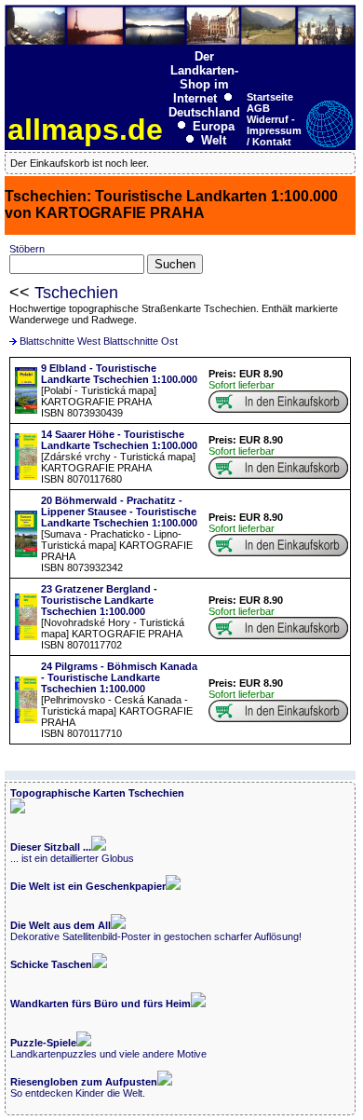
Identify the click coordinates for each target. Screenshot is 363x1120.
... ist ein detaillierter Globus (72, 852)
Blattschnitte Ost (140, 341)
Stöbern (27, 248)
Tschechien (76, 292)
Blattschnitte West (60, 341)
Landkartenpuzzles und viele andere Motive (108, 1048)
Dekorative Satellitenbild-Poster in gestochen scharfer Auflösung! (156, 931)
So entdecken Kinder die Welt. (83, 1087)
